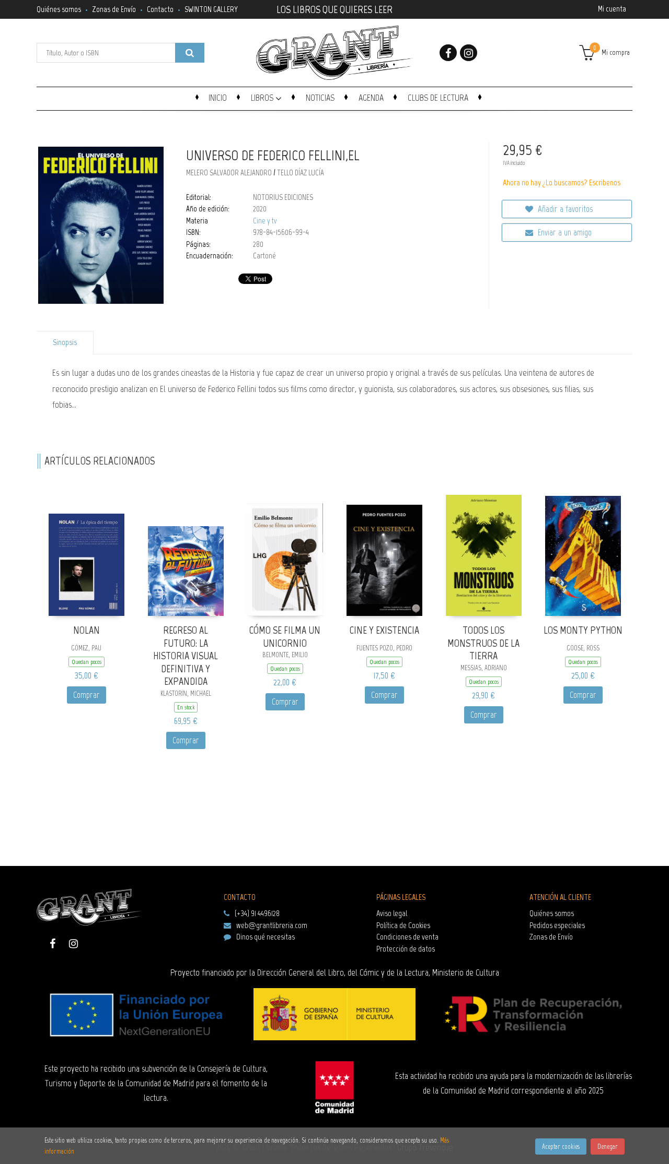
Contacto (160, 9)
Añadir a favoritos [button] (564, 209)
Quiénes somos (59, 9)
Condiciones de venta (407, 937)
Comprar (86, 695)
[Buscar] (189, 53)
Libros (263, 97)
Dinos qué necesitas (265, 937)
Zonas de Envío (114, 9)
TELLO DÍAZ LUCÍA (300, 172)
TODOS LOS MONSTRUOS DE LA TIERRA (483, 643)
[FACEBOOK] (448, 52)
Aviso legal (391, 913)
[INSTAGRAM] (468, 52)
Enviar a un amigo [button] (564, 232)
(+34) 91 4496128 (257, 913)
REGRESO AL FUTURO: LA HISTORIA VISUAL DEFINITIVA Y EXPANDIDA (185, 655)
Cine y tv (264, 220)
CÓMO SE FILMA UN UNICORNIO (284, 636)
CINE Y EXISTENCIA (384, 630)
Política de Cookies (403, 925)
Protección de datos (405, 949)
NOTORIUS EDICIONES (283, 197)
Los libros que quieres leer (334, 8)
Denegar (607, 1146)
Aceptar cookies (561, 1146)
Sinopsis (65, 342)
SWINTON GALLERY (211, 9)
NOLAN (86, 630)
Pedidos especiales (557, 925)
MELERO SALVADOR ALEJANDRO (229, 172)
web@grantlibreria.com (271, 925)
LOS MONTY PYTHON (583, 630)
